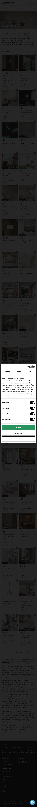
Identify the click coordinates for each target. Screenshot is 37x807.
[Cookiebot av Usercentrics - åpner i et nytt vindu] (27, 367)
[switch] (32, 408)
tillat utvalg (18, 433)
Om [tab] (30, 371)
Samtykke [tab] (7, 371)
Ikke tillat (18, 439)
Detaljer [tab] (18, 371)
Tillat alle (18, 427)
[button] (32, 802)
